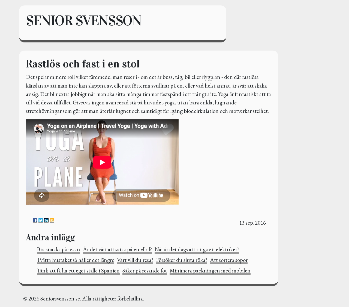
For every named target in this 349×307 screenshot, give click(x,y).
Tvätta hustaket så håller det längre (75, 259)
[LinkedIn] (46, 220)
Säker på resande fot (144, 270)
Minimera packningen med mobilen (210, 270)
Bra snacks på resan (58, 249)
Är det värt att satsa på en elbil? (117, 249)
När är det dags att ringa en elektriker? (197, 249)
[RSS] (52, 220)
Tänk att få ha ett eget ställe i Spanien (78, 270)
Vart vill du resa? (135, 259)
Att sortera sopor (229, 259)
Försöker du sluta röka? (181, 259)
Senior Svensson (83, 20)
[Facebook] (35, 220)
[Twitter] (40, 220)
